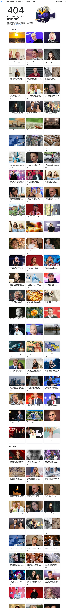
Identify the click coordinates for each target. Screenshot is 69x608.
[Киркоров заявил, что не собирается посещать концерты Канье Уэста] (17, 332)
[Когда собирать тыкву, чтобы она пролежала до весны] (17, 470)
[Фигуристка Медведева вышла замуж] (34, 109)
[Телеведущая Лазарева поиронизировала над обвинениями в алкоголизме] (34, 452)
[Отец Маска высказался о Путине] (17, 401)
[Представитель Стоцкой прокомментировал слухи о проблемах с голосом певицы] (52, 263)
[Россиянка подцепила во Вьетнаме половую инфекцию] (52, 212)
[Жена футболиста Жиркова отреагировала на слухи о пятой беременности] (34, 246)
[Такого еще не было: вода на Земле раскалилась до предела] (17, 40)
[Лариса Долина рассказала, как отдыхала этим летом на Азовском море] (17, 487)
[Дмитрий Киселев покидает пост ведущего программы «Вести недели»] (52, 195)
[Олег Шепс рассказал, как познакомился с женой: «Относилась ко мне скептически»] (17, 435)
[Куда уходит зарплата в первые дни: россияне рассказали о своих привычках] (52, 521)
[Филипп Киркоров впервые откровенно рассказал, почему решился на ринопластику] (17, 298)
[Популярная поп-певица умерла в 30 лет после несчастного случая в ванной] (17, 595)
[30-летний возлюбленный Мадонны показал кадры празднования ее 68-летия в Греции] (17, 538)
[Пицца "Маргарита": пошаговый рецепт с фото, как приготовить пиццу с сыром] (34, 298)
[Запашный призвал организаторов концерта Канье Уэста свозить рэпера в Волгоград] (52, 401)
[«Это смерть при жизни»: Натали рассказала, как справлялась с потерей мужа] (34, 384)
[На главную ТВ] (3, 1)
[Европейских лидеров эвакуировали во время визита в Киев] (52, 349)
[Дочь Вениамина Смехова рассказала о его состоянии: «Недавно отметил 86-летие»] (34, 178)
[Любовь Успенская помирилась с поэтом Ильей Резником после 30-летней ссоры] (52, 366)
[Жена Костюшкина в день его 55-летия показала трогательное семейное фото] (17, 178)
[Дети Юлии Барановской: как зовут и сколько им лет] (34, 57)
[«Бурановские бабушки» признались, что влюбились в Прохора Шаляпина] (34, 521)
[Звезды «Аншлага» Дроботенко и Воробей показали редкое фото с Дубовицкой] (17, 418)
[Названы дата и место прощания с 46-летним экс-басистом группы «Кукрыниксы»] (17, 143)
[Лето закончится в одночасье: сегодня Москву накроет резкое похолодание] (17, 384)
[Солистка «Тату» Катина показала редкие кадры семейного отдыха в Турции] (34, 263)
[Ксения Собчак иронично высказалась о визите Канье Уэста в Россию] (17, 504)
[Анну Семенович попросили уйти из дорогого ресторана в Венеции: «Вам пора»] (17, 561)
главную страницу (18, 24)
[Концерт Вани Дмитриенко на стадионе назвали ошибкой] (52, 109)
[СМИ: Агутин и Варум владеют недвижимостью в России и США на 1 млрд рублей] (34, 92)
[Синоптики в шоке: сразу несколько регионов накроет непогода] (34, 143)
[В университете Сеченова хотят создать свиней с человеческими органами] (52, 143)
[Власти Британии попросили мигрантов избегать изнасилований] (17, 126)
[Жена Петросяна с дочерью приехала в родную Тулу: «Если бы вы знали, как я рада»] (17, 75)
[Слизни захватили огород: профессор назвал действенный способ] (34, 126)
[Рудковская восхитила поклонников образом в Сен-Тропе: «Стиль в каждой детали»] (52, 435)
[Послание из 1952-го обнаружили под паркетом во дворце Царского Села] (17, 578)
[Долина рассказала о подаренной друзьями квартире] (34, 332)
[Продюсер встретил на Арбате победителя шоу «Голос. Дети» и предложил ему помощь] (34, 212)
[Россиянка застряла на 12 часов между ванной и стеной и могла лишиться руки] (17, 160)
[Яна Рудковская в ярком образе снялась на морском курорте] (34, 366)
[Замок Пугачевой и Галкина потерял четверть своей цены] (17, 315)
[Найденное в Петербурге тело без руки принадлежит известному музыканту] (34, 561)
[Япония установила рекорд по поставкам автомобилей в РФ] (52, 487)
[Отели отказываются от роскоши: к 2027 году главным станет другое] (34, 418)
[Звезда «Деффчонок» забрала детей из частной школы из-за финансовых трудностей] (17, 452)
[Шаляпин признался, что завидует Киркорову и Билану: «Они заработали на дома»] (17, 195)
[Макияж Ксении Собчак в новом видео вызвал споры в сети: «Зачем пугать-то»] (52, 315)
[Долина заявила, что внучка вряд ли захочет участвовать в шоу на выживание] (52, 418)
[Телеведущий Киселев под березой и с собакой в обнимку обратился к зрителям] (34, 595)
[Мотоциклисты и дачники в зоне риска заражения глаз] (17, 212)
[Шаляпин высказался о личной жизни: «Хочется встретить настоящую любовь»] (17, 246)
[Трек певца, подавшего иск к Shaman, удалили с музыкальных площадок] (34, 40)
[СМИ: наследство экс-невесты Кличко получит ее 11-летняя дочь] (34, 401)
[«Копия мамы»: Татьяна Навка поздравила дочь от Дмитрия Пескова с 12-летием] (17, 109)
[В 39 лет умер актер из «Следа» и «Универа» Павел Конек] (34, 160)
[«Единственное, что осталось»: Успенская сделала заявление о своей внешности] (34, 578)
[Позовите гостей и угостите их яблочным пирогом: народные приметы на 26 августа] (34, 229)
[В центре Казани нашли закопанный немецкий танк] (52, 75)
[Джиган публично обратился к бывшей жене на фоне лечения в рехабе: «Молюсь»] (17, 281)
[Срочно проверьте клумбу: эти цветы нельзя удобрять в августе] (34, 315)
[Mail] (1, 1)
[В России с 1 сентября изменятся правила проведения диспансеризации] (52, 578)
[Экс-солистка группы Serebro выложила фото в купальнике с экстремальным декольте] (52, 452)
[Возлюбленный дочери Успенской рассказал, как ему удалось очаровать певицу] (17, 229)
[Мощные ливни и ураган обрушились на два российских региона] (52, 160)
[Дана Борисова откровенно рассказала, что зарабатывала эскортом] (34, 435)
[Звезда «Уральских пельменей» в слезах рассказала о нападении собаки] (52, 92)
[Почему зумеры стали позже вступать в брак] (52, 298)
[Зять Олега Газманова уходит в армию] (52, 470)
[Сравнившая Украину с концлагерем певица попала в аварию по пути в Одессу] (52, 561)
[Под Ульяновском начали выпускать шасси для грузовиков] (17, 349)
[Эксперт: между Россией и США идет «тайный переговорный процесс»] (34, 504)
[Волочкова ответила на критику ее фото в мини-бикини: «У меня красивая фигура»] (34, 75)
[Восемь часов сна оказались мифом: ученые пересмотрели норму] (52, 126)
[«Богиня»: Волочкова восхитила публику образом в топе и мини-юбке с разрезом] (34, 349)
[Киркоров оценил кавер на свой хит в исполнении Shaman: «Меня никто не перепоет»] (17, 263)
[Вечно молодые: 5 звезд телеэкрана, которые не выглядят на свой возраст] (52, 40)
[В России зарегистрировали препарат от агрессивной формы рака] (34, 281)
